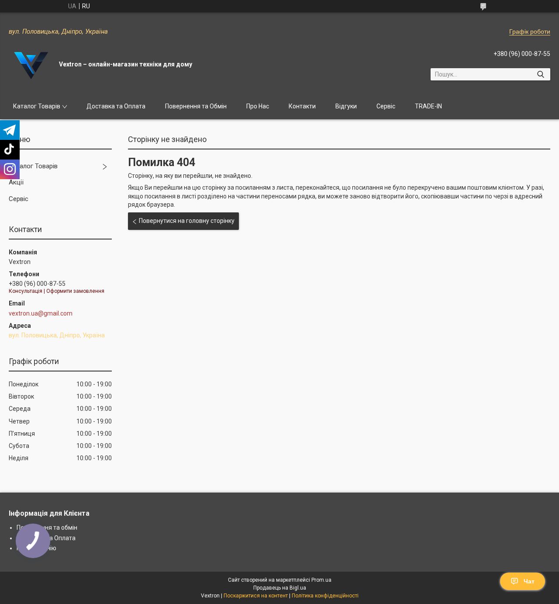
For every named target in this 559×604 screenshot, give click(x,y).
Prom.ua (321, 580)
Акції (16, 182)
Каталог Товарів (36, 106)
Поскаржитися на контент (256, 596)
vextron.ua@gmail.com (40, 313)
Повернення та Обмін (196, 106)
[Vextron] (30, 65)
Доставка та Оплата (115, 106)
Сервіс (385, 106)
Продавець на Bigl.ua (279, 588)
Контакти (302, 106)
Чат (529, 581)
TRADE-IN (428, 106)
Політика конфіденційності (325, 596)
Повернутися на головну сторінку (187, 220)
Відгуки (346, 106)
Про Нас (257, 106)
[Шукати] (540, 74)
